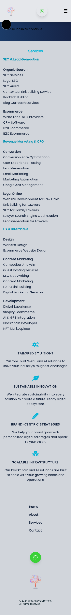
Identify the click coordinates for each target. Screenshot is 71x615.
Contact (35, 530)
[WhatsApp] (42, 11)
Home (33, 506)
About (33, 514)
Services (35, 522)
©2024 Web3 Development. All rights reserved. (35, 602)
